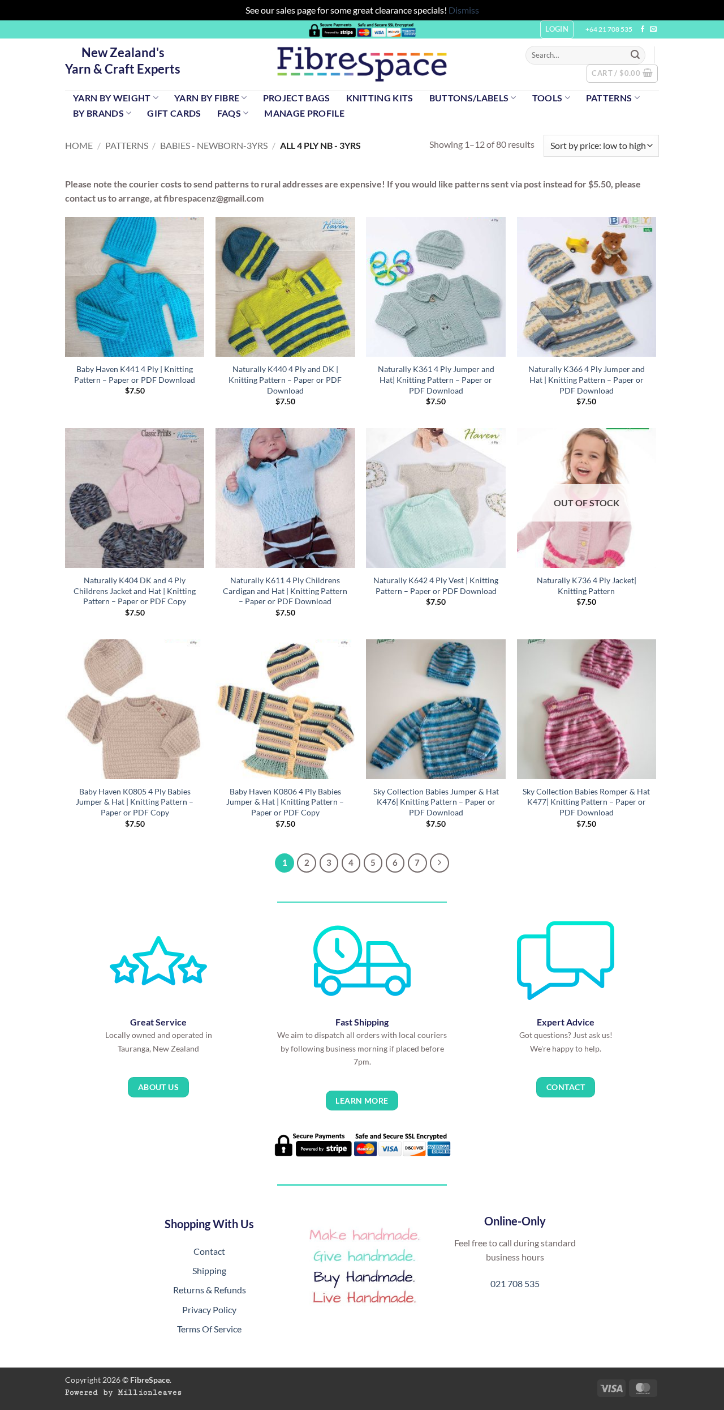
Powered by (123, 1392)
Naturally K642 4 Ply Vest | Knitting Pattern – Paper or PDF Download (435, 585)
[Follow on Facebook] (642, 29)
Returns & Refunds (209, 1289)
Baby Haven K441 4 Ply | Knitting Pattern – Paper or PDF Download (134, 374)
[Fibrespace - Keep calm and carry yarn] (362, 64)
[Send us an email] (653, 29)
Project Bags (296, 97)
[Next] (439, 863)
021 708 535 (515, 1283)
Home (79, 145)
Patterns (609, 97)
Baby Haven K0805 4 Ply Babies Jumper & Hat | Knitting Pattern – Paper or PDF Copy (134, 802)
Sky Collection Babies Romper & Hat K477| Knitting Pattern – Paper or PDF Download (586, 802)
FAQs (229, 113)
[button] (622, 74)
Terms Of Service (209, 1328)
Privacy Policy (209, 1309)
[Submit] (635, 55)
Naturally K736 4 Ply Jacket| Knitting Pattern (586, 585)
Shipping (209, 1270)
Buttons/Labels (468, 97)
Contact (209, 1251)
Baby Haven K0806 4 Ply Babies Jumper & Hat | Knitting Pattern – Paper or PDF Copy (285, 802)
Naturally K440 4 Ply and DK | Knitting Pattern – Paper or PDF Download (285, 379)
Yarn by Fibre (206, 97)
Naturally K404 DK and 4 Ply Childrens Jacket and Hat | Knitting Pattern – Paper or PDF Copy (135, 590)
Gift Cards (174, 113)
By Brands (98, 113)
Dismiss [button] (464, 10)
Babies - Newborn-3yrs (214, 145)
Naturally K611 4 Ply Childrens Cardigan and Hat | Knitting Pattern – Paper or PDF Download (285, 590)
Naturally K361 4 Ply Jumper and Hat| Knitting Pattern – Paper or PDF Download (436, 379)
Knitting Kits (379, 97)
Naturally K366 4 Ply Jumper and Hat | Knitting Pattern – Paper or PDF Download (586, 379)
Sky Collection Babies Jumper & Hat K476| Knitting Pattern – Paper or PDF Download (436, 802)
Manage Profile (304, 113)
